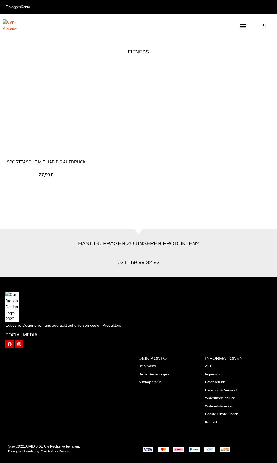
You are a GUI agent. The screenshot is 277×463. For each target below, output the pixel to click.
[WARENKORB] (264, 26)
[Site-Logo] (10, 26)
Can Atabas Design (55, 451)
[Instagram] (19, 344)
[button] (243, 26)
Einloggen (13, 7)
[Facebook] (9, 344)
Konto (25, 7)
